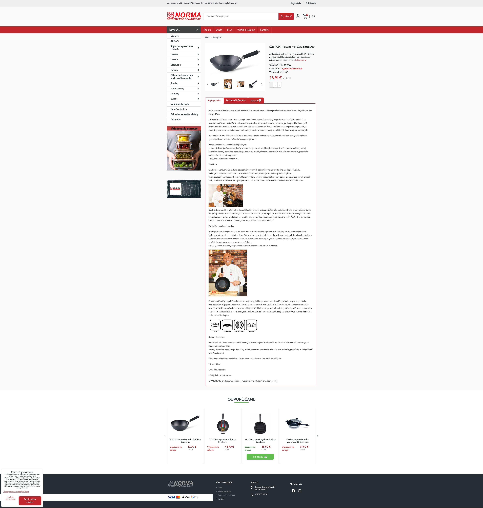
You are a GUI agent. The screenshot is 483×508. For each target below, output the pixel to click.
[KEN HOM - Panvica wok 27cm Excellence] (235, 61)
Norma (184, 189)
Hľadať (288, 16)
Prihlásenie (311, 3)
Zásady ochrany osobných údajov (16, 492)
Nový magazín (184, 152)
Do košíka (258, 456)
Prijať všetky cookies (30, 500)
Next (262, 84)
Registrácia (295, 3)
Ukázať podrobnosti (10, 498)
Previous (208, 84)
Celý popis (300, 60)
